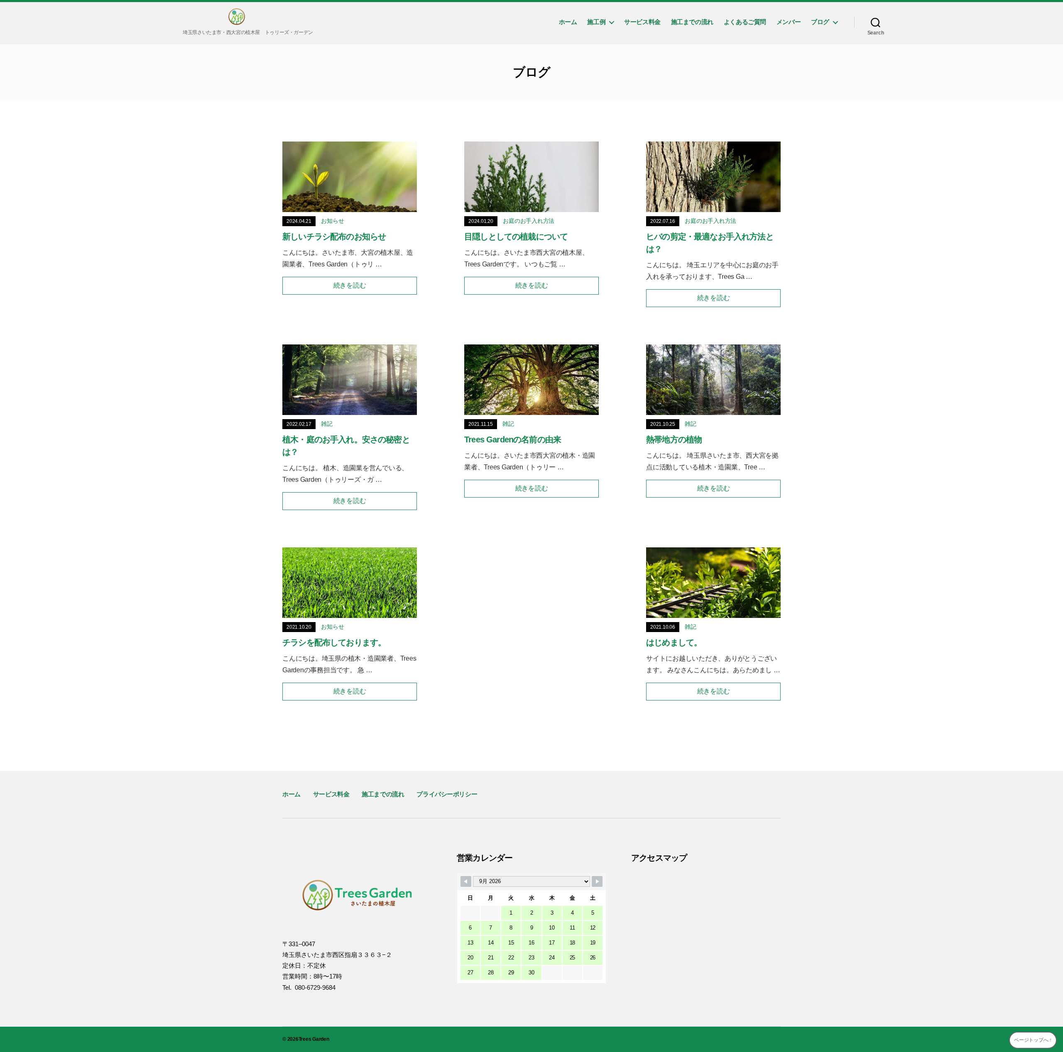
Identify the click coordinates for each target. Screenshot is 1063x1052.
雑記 (327, 423)
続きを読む (349, 285)
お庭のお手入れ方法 (528, 220)
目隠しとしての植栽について (516, 236)
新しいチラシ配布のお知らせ (334, 236)
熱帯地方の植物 (674, 439)
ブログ (820, 21)
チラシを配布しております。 (334, 642)
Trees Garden (314, 1039)
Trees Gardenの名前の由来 (512, 439)
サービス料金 (642, 21)
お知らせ (332, 220)
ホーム (568, 21)
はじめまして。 (674, 642)
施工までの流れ (692, 21)
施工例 (596, 21)
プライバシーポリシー (446, 794)
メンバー (788, 21)
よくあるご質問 (745, 21)
